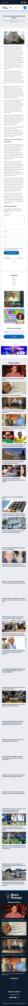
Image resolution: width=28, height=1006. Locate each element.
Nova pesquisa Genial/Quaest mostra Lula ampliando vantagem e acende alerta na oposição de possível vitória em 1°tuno (12, 723)
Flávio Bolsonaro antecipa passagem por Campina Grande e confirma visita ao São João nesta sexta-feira (13, 865)
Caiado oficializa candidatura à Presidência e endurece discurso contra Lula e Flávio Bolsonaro (13, 652)
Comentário (7, 214)
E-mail (5, 236)
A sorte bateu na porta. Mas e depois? (11, 395)
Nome (5, 231)
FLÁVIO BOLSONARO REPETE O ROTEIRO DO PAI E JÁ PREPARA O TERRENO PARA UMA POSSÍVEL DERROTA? (13, 670)
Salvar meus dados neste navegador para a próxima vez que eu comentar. (13, 249)
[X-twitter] (23, 2)
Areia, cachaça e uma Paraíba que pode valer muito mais (13, 955)
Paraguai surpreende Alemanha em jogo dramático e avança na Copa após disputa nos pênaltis (13, 828)
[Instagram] (25, 2)
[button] (11, 8)
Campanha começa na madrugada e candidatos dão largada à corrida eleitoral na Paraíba (13, 480)
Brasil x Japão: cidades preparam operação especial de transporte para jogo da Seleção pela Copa (13, 884)
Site (4, 242)
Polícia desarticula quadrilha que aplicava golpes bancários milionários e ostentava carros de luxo (12, 758)
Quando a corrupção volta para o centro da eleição (13, 919)
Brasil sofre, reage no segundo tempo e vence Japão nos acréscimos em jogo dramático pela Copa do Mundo (13, 847)
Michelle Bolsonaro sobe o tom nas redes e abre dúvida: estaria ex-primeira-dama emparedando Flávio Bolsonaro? (14, 810)
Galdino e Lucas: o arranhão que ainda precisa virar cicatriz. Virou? (13, 974)
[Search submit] (24, 7)
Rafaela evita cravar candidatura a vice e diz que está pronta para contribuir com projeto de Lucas (14, 600)
